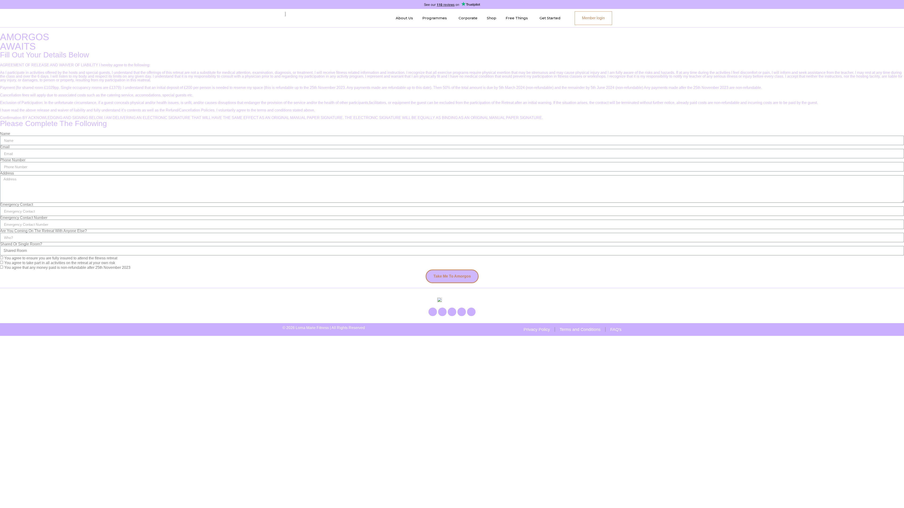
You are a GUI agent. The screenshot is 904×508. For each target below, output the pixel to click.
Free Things (517, 18)
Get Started (550, 18)
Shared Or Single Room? (21, 244)
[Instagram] (442, 312)
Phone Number (12, 160)
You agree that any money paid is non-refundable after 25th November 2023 (67, 268)
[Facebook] (432, 312)
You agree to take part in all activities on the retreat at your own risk (59, 263)
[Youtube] (452, 312)
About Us (404, 18)
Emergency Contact (16, 204)
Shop (491, 18)
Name (5, 134)
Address (7, 173)
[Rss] (461, 312)
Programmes (434, 18)
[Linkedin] (471, 312)
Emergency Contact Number (23, 218)
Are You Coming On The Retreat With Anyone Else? (43, 231)
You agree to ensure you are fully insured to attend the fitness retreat (60, 258)
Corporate (468, 18)
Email (5, 147)
